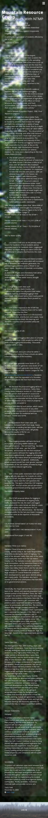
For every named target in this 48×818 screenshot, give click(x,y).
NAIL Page (11, 792)
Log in (24, 810)
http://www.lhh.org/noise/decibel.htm (19, 375)
